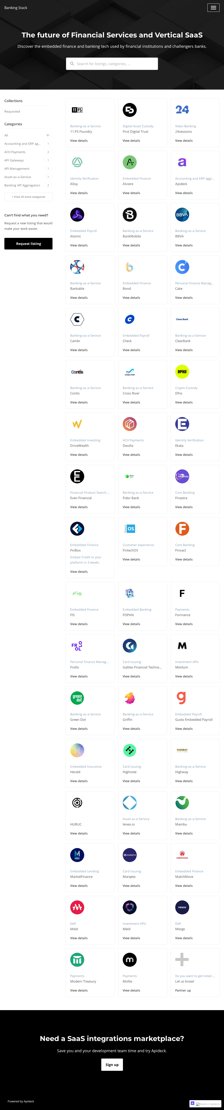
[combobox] (112, 64)
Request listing (28, 243)
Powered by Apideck (21, 1101)
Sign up (112, 1064)
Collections (13, 100)
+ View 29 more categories (28, 197)
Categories (13, 124)
